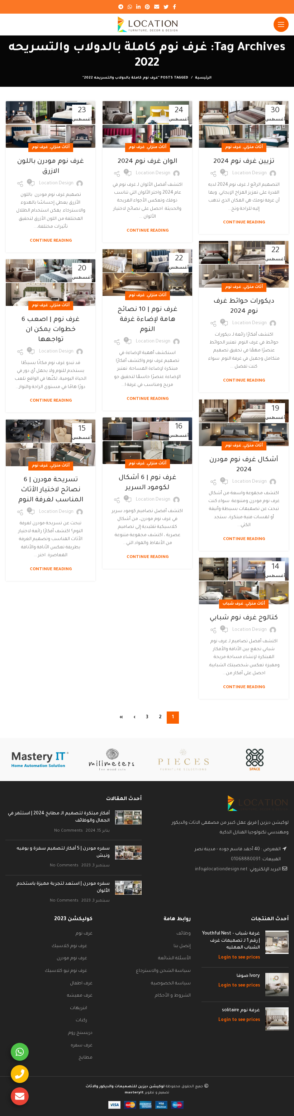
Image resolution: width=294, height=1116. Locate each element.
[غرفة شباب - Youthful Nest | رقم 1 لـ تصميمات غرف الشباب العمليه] (277, 946)
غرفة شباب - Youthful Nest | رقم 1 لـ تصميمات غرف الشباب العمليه (231, 940)
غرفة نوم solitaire (241, 1010)
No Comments (68, 831)
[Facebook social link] (174, 6)
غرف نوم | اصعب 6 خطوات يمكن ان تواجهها (51, 330)
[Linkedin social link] (138, 6)
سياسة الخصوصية (171, 983)
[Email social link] (156, 6)
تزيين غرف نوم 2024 (243, 161)
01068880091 (245, 859)
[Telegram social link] (120, 6)
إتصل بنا (182, 946)
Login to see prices (239, 957)
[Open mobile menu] (281, 24)
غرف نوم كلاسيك (69, 946)
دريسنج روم (80, 1033)
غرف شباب (233, 604)
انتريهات (78, 1008)
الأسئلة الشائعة (174, 958)
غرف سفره (82, 1045)
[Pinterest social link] (147, 6)
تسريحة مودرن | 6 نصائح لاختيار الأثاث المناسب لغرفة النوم (50, 490)
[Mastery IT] (40, 759)
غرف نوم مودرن (72, 958)
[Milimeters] (111, 759)
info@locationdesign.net (221, 869)
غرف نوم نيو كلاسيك (66, 971)
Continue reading (244, 223)
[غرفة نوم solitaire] (277, 1019)
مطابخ (86, 1057)
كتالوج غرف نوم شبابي (244, 618)
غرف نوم (233, 147)
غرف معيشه (80, 995)
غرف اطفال (81, 983)
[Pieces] (183, 759)
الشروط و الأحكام (173, 995)
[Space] (255, 759)
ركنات (81, 1020)
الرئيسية (203, 78)
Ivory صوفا (248, 976)
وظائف (183, 933)
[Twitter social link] (166, 6)
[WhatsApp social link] (129, 6)
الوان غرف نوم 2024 (147, 161)
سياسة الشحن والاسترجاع (163, 971)
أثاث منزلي (253, 147)
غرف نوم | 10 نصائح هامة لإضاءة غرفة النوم (147, 320)
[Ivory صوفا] (277, 984)
